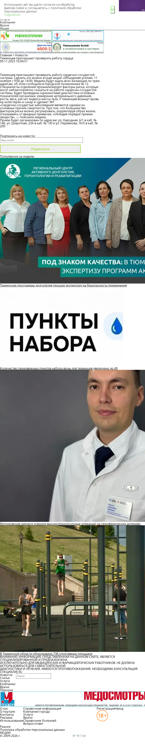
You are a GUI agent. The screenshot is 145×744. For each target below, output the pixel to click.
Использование (11, 721)
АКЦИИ (5, 733)
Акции (4, 28)
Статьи (5, 678)
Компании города (36, 711)
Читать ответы (123, 70)
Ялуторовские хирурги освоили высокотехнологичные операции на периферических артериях (70, 523)
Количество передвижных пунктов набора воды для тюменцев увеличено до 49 (59, 368)
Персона (6, 690)
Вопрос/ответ (33, 724)
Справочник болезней (39, 721)
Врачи (4, 25)
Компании (7, 22)
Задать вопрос (123, 63)
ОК (112, 9)
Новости (21, 55)
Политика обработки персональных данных (32, 730)
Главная (6, 55)
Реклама (6, 717)
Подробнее (12, 15)
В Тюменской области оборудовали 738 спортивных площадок (46, 653)
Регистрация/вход (110, 708)
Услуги (5, 681)
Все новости (13, 131)
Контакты (7, 714)
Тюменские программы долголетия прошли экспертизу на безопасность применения (63, 285)
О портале (7, 711)
